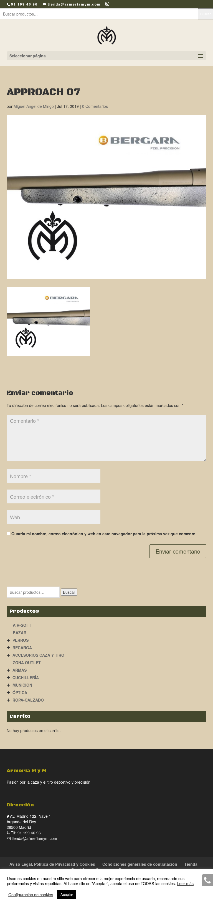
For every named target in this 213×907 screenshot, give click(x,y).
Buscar (205, 13)
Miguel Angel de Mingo (34, 106)
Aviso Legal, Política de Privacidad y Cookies (52, 864)
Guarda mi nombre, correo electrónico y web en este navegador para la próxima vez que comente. (103, 533)
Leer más (185, 883)
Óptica (19, 692)
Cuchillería (25, 677)
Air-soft (22, 625)
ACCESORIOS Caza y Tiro (38, 655)
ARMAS (19, 670)
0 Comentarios (95, 106)
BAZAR (19, 632)
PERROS (20, 640)
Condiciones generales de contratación (139, 864)
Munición (22, 685)
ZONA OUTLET (27, 662)
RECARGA (22, 647)
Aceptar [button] (66, 894)
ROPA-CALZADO (28, 700)
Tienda (190, 864)
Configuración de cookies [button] (30, 894)
